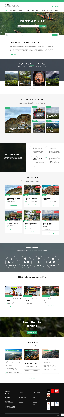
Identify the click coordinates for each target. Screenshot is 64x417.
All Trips (27, 10)
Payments (21, 402)
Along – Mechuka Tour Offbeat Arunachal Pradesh (49, 225)
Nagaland (34, 394)
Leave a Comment (16, 372)
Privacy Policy (21, 392)
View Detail (14, 206)
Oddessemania (11, 5)
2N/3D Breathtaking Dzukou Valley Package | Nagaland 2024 (52, 115)
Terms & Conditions (22, 397)
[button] (34, 89)
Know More (13, 54)
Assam (27, 226)
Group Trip (20, 10)
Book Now (14, 306)
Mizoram (8, 350)
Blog (37, 10)
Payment (56, 10)
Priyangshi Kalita (9, 372)
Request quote (32, 332)
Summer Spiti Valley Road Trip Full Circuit (17, 128)
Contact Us (49, 10)
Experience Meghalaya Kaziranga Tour (31, 224)
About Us (20, 389)
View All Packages (32, 137)
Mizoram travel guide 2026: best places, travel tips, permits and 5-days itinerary (13, 364)
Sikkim (34, 397)
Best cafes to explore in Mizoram (31, 363)
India (14, 201)
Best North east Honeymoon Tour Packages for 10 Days (52, 129)
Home (6, 10)
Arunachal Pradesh (10, 225)
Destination (12, 10)
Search (55, 35)
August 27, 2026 (8, 361)
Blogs (20, 399)
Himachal (34, 404)
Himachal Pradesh (10, 201)
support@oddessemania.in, (10, 398)
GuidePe (43, 10)
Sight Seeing (13, 350)
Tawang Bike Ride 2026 (38, 130)
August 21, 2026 (45, 359)
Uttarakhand (35, 402)
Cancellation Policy (22, 394)
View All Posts (32, 378)
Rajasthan (47, 201)
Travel (17, 350)
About (33, 10)
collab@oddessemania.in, (10, 402)
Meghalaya (27, 201)
